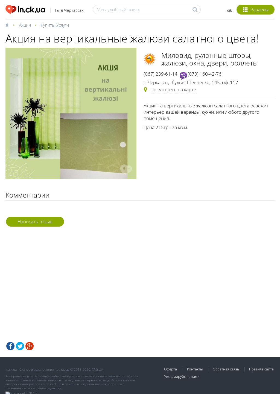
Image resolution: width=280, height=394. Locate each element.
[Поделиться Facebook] (10, 346)
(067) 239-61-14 (160, 74)
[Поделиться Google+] (29, 346)
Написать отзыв (35, 221)
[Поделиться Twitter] (20, 346)
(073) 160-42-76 (204, 74)
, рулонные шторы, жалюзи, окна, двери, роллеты (209, 58)
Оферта (170, 369)
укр (229, 9)
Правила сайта (261, 369)
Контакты (195, 369)
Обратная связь (226, 369)
